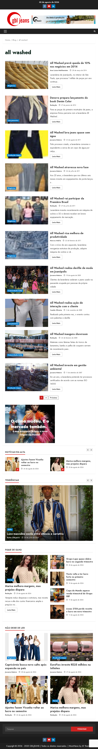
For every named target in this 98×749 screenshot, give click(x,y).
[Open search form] (94, 31)
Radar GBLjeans (13, 537)
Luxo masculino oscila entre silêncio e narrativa (35, 534)
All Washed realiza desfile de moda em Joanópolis (26, 280)
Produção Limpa (14, 155)
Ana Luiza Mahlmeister (59, 70)
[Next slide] (91, 449)
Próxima (53, 397)
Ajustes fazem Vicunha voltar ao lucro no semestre (24, 709)
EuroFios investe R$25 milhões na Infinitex (70, 666)
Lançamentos (13, 120)
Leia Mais (57, 87)
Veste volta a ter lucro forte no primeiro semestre (57, 579)
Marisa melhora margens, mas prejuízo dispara (20, 464)
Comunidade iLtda (15, 291)
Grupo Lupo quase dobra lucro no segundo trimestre (57, 562)
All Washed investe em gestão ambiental (26, 377)
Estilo (10, 529)
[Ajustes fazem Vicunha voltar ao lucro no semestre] (26, 690)
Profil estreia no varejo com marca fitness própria (65, 464)
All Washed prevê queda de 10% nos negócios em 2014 (26, 75)
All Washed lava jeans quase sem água (26, 144)
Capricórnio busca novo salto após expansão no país (25, 666)
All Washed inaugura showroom (26, 344)
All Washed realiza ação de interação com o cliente (26, 313)
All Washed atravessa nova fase (26, 177)
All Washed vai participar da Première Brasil (26, 210)
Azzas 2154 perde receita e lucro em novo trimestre (57, 612)
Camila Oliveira (56, 310)
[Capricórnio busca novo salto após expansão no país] (26, 647)
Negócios (11, 86)
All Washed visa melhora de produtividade (26, 245)
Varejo (10, 580)
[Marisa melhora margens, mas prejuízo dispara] (26, 569)
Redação (53, 105)
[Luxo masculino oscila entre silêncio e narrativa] (49, 513)
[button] (5, 31)
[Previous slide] (87, 449)
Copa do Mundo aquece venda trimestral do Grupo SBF (57, 595)
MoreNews (74, 746)
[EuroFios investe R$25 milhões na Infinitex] (71, 647)
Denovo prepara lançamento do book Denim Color (26, 110)
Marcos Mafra (55, 240)
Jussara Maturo (56, 140)
